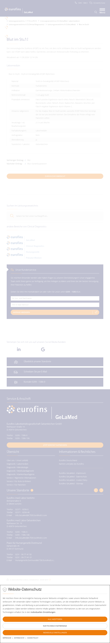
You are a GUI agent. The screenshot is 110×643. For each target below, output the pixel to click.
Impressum (7, 638)
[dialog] (55, 614)
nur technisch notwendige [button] (55, 626)
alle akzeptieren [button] (55, 619)
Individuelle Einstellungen (55, 632)
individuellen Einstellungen (43, 612)
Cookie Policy (32, 638)
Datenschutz (19, 638)
